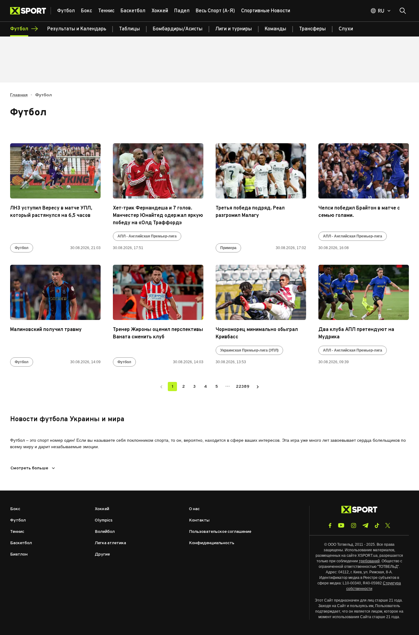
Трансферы (312, 29)
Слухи (346, 29)
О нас (194, 509)
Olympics (104, 520)
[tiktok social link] (377, 525)
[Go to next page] (257, 386)
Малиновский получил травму (46, 330)
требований (369, 561)
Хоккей (102, 509)
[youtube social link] (341, 525)
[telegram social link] (365, 525)
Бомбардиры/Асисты (177, 29)
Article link (55, 170)
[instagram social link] (353, 525)
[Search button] (403, 11)
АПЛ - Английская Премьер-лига (147, 236)
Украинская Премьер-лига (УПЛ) (249, 350)
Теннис (17, 531)
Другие (102, 554)
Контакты (199, 520)
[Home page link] (30, 10)
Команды (275, 29)
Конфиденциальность (211, 543)
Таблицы (129, 29)
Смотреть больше (29, 468)
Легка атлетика (110, 543)
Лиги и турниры (233, 29)
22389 (242, 386)
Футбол (22, 248)
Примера (228, 248)
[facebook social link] (330, 525)
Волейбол (105, 531)
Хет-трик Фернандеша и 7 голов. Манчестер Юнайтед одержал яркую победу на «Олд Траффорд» (158, 215)
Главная (19, 94)
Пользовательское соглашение (220, 531)
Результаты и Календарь (76, 29)
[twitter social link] (387, 525)
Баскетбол (21, 543)
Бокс (15, 509)
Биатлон (19, 554)
